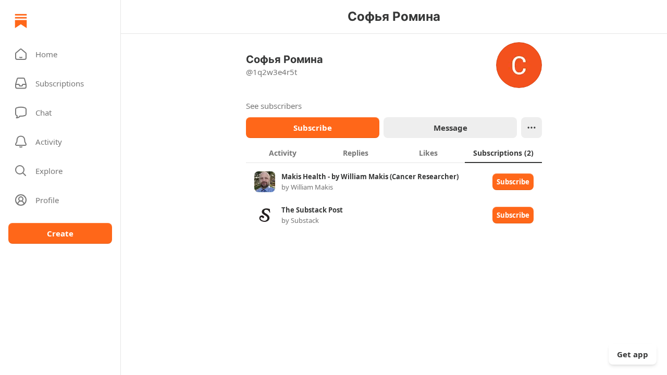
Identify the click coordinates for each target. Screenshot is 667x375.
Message (450, 127)
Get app (632, 354)
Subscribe (312, 127)
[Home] (20, 20)
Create (60, 233)
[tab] (282, 152)
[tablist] (394, 152)
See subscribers (274, 106)
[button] (60, 54)
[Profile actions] (531, 127)
